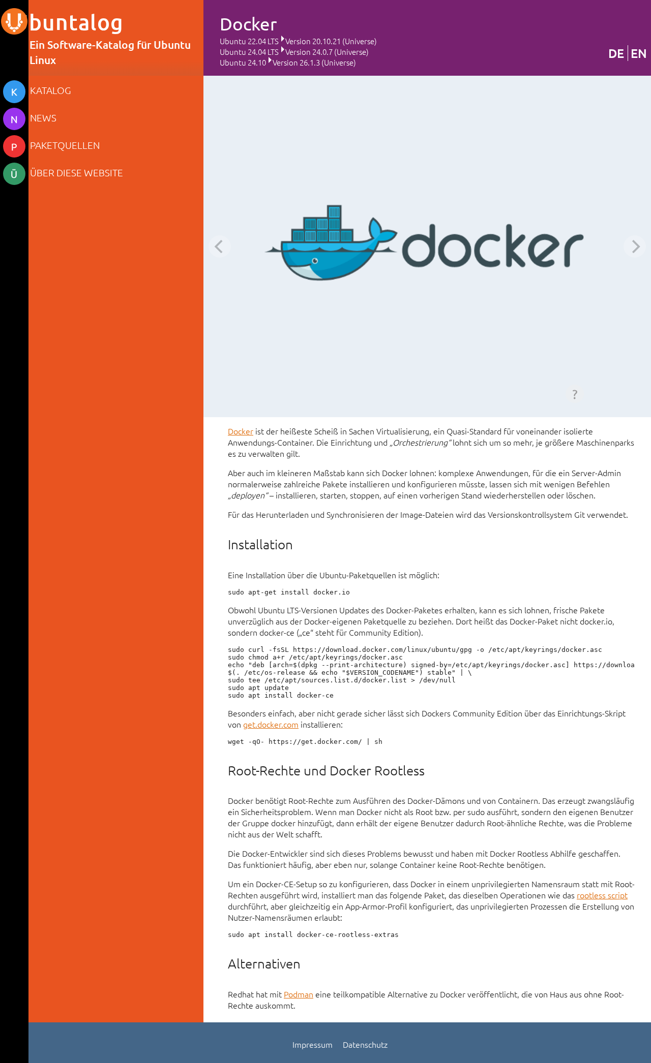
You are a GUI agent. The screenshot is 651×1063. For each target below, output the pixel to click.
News (43, 117)
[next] (635, 246)
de (616, 53)
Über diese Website (76, 172)
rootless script (602, 894)
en (639, 53)
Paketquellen (65, 145)
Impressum (312, 1044)
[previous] (220, 246)
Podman (298, 993)
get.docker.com (271, 724)
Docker (240, 430)
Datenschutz (365, 1044)
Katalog (50, 90)
